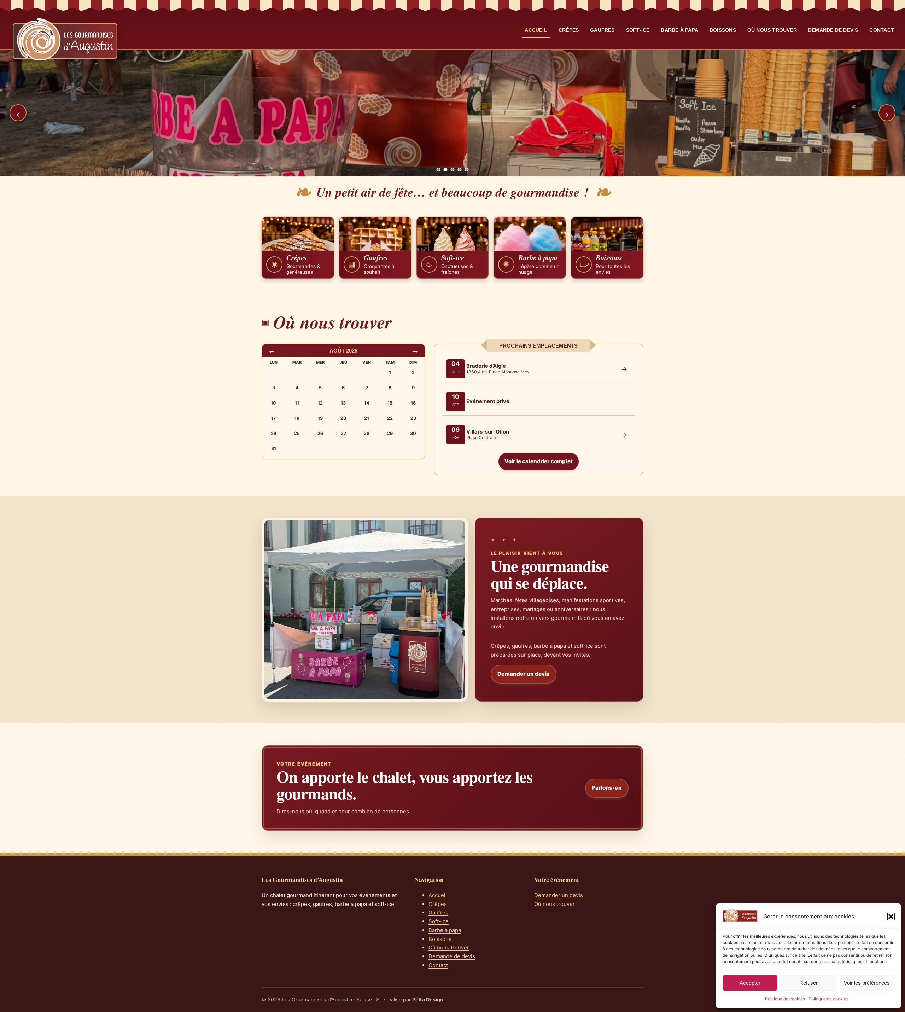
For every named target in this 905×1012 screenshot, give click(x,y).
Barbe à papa (679, 30)
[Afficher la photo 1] (438, 169)
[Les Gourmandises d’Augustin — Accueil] (65, 39)
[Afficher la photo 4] (460, 169)
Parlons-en (607, 787)
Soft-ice (638, 30)
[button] (890, 916)
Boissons (723, 30)
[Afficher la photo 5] (467, 169)
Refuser (808, 983)
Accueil (536, 30)
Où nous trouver (772, 30)
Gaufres (602, 30)
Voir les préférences (867, 983)
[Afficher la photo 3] (453, 169)
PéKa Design (427, 999)
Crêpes (569, 30)
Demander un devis (523, 673)
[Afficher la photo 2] (446, 169)
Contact (881, 30)
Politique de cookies (785, 998)
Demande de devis (833, 30)
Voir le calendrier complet (538, 461)
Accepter (750, 983)
